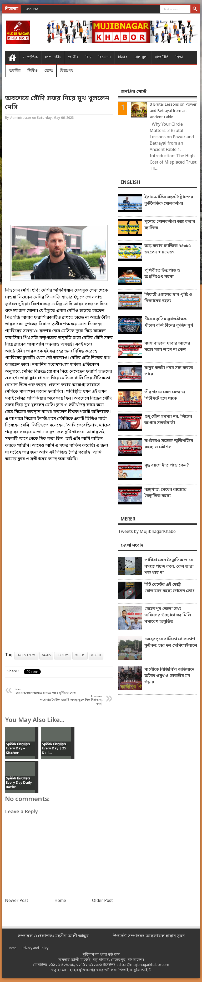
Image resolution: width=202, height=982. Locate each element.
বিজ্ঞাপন (66, 70)
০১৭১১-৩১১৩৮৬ (89, 965)
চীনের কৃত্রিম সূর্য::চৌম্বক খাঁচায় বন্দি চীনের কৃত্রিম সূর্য (168, 322)
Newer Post (16, 901)
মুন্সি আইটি (142, 970)
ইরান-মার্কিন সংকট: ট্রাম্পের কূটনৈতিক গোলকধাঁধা (168, 200)
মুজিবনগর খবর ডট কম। (98, 970)
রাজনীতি (162, 57)
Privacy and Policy (35, 948)
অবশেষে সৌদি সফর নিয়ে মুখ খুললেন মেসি (57, 103)
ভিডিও (32, 70)
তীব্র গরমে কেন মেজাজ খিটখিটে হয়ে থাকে (164, 395)
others (80, 655)
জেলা (48, 70)
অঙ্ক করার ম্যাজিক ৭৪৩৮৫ (59, 9)
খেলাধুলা (141, 57)
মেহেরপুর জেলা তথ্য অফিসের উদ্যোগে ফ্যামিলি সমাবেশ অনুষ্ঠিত (167, 615)
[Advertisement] (59, 173)
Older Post (102, 901)
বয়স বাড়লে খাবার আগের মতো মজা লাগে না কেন (167, 347)
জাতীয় (73, 57)
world (96, 655)
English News (26, 655)
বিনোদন (104, 57)
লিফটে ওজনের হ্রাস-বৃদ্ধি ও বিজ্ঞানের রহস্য (168, 298)
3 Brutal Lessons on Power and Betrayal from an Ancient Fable (173, 111)
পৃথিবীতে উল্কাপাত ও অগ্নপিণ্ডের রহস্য (162, 274)
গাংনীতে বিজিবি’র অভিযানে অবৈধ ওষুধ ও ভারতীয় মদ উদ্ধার (169, 676)
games (46, 655)
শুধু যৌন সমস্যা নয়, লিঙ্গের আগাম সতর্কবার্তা (168, 420)
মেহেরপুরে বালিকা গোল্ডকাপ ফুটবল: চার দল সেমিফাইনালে (170, 642)
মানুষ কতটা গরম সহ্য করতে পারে (168, 371)
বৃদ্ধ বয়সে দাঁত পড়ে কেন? (166, 465)
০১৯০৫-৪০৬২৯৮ (61, 965)
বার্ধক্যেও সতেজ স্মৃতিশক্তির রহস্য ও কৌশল (168, 444)
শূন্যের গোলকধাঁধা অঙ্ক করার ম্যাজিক (169, 225)
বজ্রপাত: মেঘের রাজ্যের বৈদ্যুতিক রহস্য (165, 493)
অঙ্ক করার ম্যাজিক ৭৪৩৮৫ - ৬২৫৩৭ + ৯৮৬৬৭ (169, 249)
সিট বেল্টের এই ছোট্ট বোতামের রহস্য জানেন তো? (169, 588)
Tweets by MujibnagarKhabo (147, 532)
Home (12, 57)
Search (195, 9)
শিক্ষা (179, 57)
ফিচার (123, 57)
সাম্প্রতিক (30, 57)
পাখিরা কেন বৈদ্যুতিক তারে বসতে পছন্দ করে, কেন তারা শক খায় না (169, 566)
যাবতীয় (15, 70)
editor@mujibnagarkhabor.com (143, 965)
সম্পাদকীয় (53, 57)
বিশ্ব (88, 57)
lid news (63, 655)
